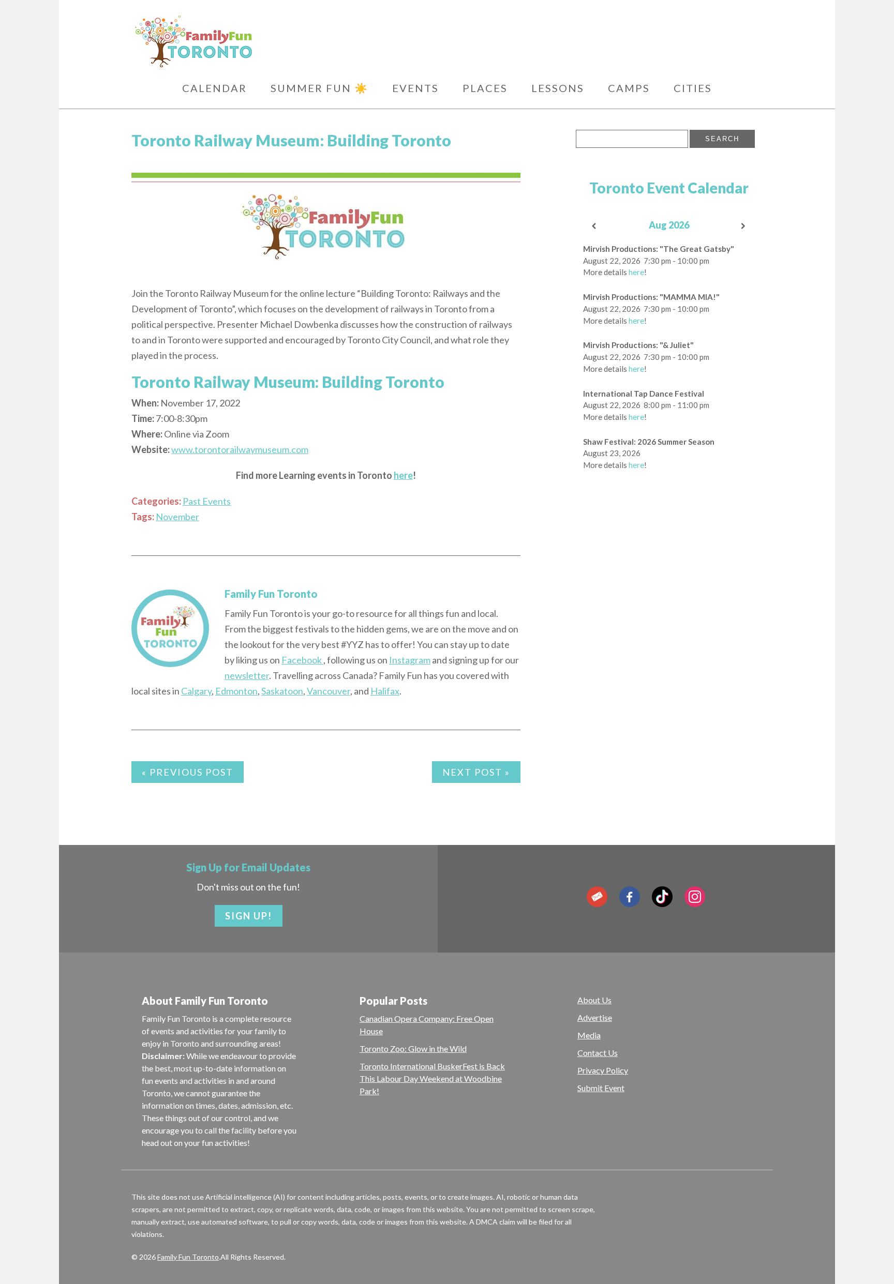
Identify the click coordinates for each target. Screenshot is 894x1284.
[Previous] (594, 226)
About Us (594, 1000)
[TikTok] (662, 896)
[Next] (744, 226)
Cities (693, 88)
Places (485, 88)
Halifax (384, 691)
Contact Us (597, 1053)
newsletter (247, 675)
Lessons (557, 88)
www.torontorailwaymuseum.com (239, 449)
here (403, 475)
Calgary (196, 691)
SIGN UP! (248, 916)
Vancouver (328, 691)
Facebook (302, 660)
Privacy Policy (602, 1070)
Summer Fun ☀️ (319, 88)
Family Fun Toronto (271, 593)
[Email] (597, 896)
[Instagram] (694, 896)
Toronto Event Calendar (669, 188)
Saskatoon (282, 691)
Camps (629, 88)
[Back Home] (245, 41)
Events (415, 88)
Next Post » (476, 772)
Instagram (409, 660)
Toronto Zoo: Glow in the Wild (413, 1048)
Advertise (594, 1017)
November (177, 516)
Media (589, 1035)
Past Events (207, 501)
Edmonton (236, 691)
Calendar (214, 88)
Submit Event (600, 1088)
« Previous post (187, 772)
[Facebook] (629, 896)
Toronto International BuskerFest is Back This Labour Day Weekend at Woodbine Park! (432, 1078)
